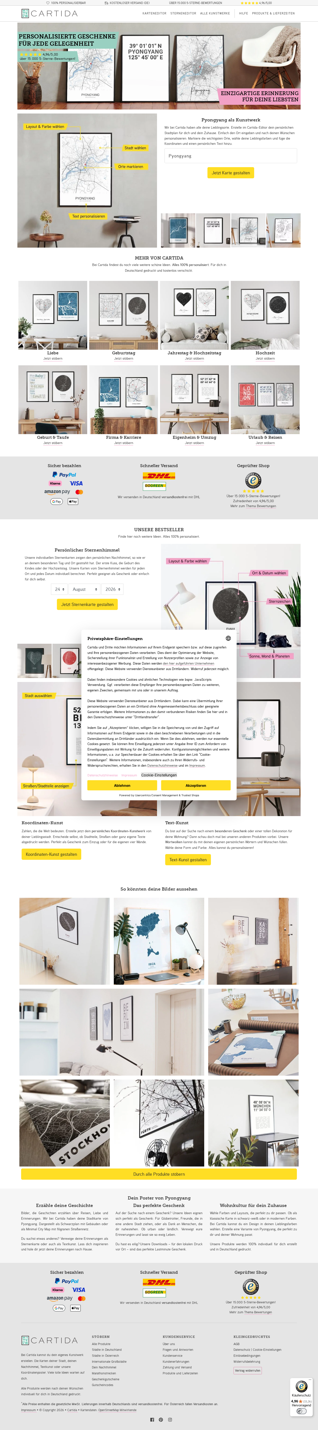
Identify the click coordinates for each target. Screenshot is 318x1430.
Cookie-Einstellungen (267, 1350)
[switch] (302, 1411)
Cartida (72, 1410)
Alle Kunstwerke (215, 13)
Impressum (29, 1410)
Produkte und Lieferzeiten (180, 1373)
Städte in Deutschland (107, 1350)
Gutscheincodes (102, 1385)
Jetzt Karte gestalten (231, 173)
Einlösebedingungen (247, 1356)
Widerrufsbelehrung (247, 1361)
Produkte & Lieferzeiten (273, 13)
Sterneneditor (183, 13)
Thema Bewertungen (261, 505)
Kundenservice (172, 1356)
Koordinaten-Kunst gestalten (51, 854)
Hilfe (243, 13)
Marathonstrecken (104, 1373)
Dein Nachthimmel (104, 1367)
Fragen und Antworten (178, 1350)
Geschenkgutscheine (105, 1379)
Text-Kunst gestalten (188, 860)
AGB (236, 1344)
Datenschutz (242, 1350)
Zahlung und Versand (177, 1367)
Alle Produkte (101, 1344)
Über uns (169, 1344)
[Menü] (310, 1381)
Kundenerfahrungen (176, 1361)
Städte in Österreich (105, 1356)
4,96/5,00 (265, 3)
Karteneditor (154, 13)
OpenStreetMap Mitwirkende (117, 1410)
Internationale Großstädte (109, 1361)
